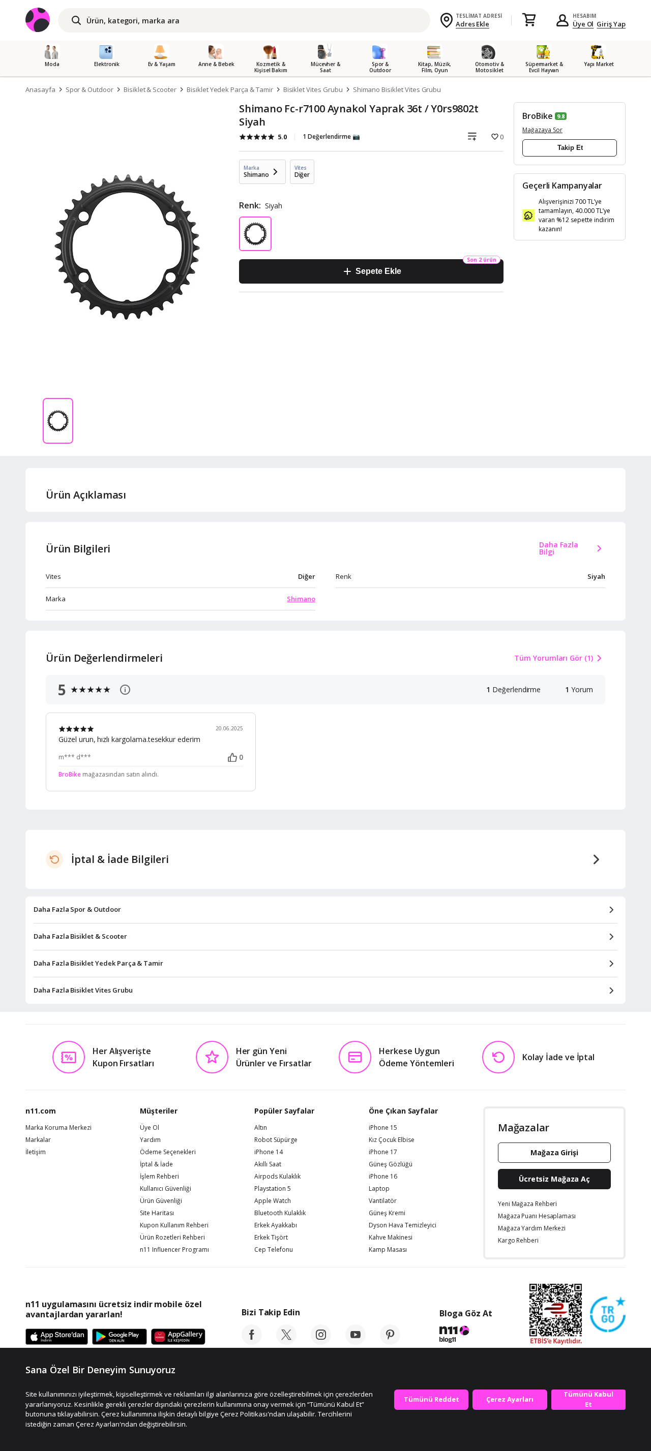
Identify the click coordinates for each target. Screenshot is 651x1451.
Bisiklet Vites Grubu (313, 89)
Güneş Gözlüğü (390, 1164)
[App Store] (56, 1337)
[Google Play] (119, 1337)
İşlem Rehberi (159, 1176)
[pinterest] (390, 1341)
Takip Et (570, 147)
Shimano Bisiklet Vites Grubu (397, 89)
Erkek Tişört (271, 1237)
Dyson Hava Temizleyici (402, 1225)
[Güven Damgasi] (608, 1314)
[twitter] (286, 1341)
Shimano (301, 598)
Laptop (379, 1189)
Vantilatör (383, 1201)
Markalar (38, 1140)
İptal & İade (156, 1164)
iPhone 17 (383, 1152)
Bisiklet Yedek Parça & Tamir (230, 89)
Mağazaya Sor (542, 130)
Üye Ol (583, 23)
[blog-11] (465, 1335)
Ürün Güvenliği (161, 1201)
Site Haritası (157, 1213)
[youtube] (355, 1341)
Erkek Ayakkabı (275, 1225)
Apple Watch (272, 1201)
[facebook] (252, 1341)
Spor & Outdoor (89, 89)
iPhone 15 (383, 1128)
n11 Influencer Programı (174, 1250)
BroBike (537, 116)
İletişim (35, 1152)
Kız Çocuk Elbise (392, 1140)
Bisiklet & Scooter (150, 89)
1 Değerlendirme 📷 (331, 136)
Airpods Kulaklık (277, 1176)
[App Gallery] (178, 1337)
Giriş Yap (611, 23)
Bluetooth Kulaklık (280, 1213)
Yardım (150, 1140)
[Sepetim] (529, 20)
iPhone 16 (383, 1176)
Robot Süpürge (276, 1140)
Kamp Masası (388, 1250)
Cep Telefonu (273, 1250)
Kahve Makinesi (390, 1237)
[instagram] (321, 1341)
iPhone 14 (268, 1152)
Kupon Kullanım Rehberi (174, 1225)
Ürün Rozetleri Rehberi (172, 1237)
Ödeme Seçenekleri (168, 1152)
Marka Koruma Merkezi (58, 1128)
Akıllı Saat (267, 1164)
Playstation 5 (272, 1189)
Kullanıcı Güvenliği (165, 1189)
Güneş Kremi (387, 1213)
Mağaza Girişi (554, 1152)
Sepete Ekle (378, 271)
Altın (260, 1128)
